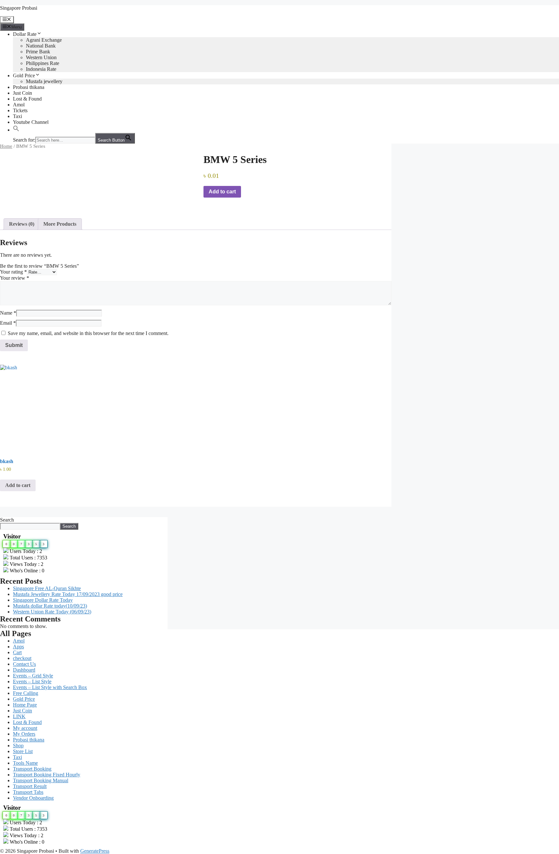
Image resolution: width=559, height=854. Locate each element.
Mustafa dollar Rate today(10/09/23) (50, 606)
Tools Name (25, 763)
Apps (18, 646)
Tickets (20, 110)
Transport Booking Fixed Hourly (46, 774)
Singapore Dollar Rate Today (43, 600)
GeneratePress (94, 851)
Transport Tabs (28, 792)
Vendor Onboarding (33, 798)
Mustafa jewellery (44, 81)
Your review (14, 278)
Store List (23, 751)
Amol (19, 104)
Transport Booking (32, 769)
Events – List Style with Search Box (50, 687)
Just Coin (22, 93)
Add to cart (222, 191)
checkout (22, 658)
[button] (16, 130)
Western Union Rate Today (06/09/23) (52, 611)
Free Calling (25, 693)
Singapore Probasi (18, 8)
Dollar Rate (25, 34)
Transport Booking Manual (40, 780)
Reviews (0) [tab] (21, 224)
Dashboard (24, 670)
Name (8, 313)
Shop (18, 745)
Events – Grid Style (33, 675)
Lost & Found (27, 99)
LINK (19, 716)
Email (8, 323)
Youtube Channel (31, 122)
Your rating (13, 272)
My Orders (24, 734)
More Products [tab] (59, 224)
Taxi (17, 116)
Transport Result (30, 786)
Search (7, 520)
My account (25, 728)
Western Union (41, 57)
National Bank (41, 46)
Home (6, 146)
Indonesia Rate (41, 69)
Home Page (25, 705)
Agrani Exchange (44, 40)
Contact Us (24, 664)
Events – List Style (32, 681)
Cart (17, 652)
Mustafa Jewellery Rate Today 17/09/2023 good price (68, 594)
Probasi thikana (28, 87)
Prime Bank (38, 51)
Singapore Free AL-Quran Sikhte (47, 588)
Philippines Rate (42, 63)
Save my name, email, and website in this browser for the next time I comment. (88, 333)
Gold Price (24, 75)
